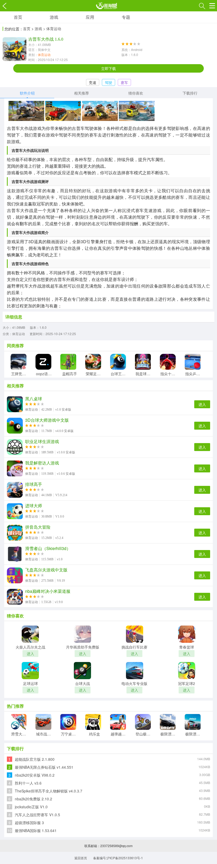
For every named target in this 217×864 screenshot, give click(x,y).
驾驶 (108, 82)
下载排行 (190, 93)
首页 (18, 17)
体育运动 (44, 54)
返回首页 (80, 858)
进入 (202, 404)
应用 (90, 17)
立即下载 (108, 68)
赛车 (124, 82)
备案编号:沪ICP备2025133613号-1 (118, 858)
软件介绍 (27, 93)
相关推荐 (81, 93)
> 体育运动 (52, 28)
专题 (126, 17)
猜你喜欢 (135, 93)
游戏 (54, 17)
